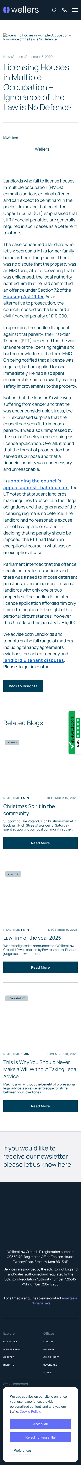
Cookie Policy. (30, 1411)
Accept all (40, 1423)
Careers (8, 1357)
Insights (8, 1364)
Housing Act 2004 (23, 296)
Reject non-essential (40, 1437)
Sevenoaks (50, 1364)
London (48, 1341)
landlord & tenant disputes (33, 660)
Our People (10, 1341)
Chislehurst (51, 1357)
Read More (40, 843)
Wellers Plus (12, 1349)
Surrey (48, 1372)
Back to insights (23, 686)
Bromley (48, 1349)
